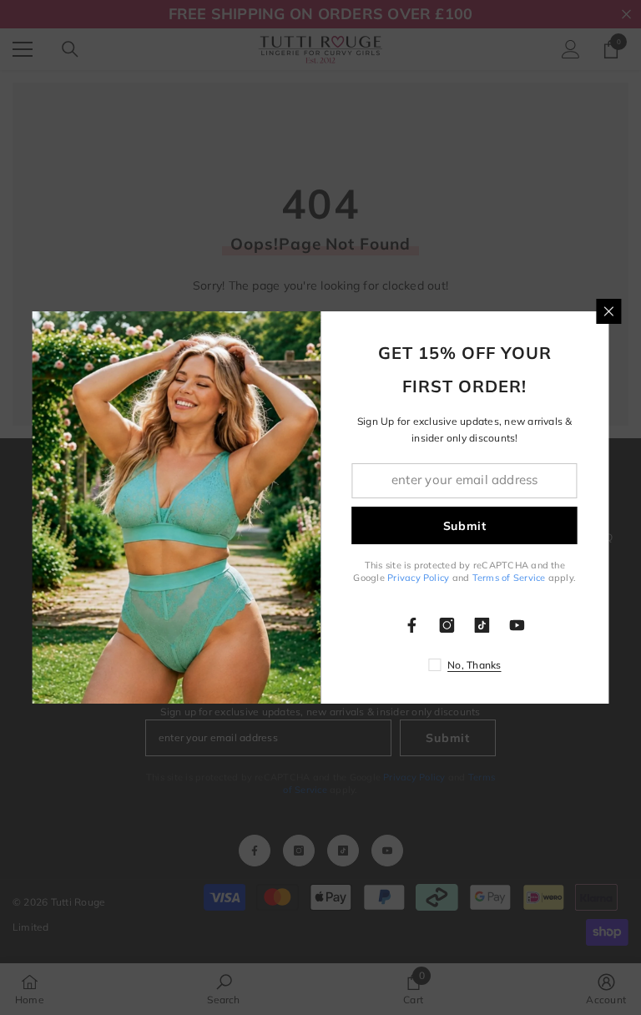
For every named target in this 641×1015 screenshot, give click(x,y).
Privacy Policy (418, 577)
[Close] (609, 311)
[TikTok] (482, 625)
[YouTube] (517, 625)
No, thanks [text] (474, 665)
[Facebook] (412, 625)
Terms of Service (509, 577)
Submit (465, 525)
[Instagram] (447, 625)
